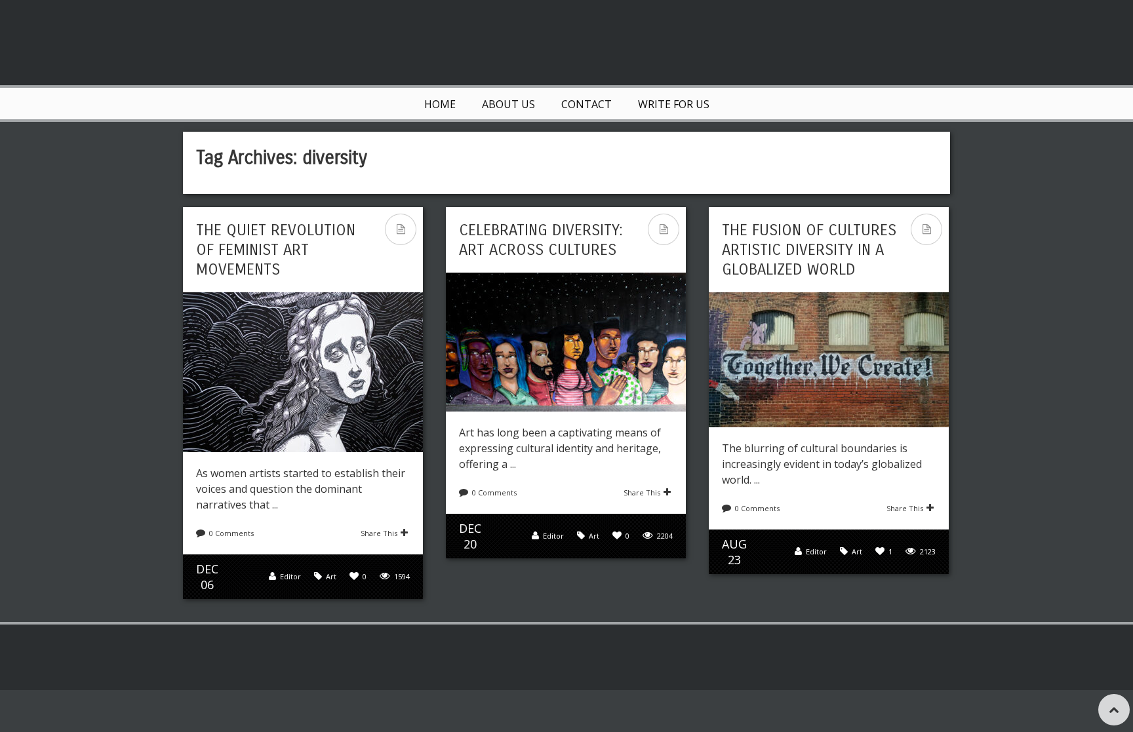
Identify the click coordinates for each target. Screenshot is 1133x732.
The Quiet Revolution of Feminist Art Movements (275, 250)
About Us (508, 104)
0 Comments (231, 533)
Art (331, 576)
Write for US (673, 104)
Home (440, 104)
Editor (290, 576)
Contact (586, 104)
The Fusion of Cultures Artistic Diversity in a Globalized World (809, 250)
